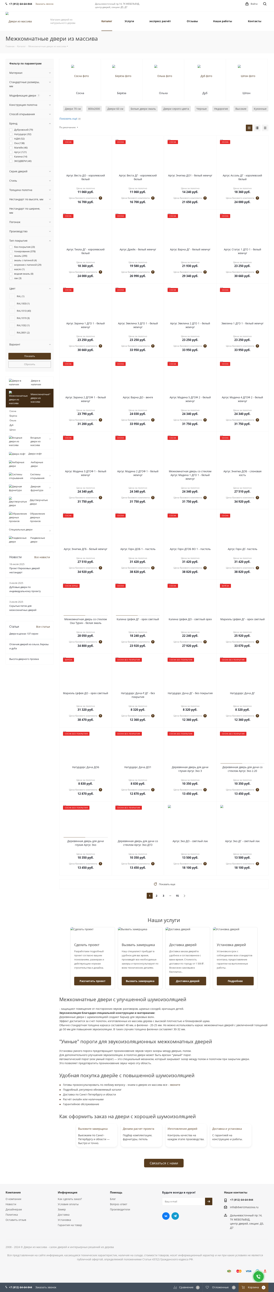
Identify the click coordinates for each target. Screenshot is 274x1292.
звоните (175, 1085)
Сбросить (29, 364)
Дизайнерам (14, 1209)
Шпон (246, 93)
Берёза (121, 93)
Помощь (116, 1192)
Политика (12, 1214)
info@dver (236, 1207)
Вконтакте (166, 1216)
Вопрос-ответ (118, 1204)
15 (177, 895)
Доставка (64, 1214)
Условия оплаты (68, 1204)
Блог (113, 1199)
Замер (62, 1209)
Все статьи (43, 626)
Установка (64, 1220)
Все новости (42, 557)
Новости (11, 1204)
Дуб (204, 93)
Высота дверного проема (24, 659)
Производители (120, 1209)
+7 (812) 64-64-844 (241, 1199)
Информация (67, 1192)
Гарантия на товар (70, 1225)
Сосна (80, 93)
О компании (13, 1199)
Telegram (175, 1216)
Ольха (163, 93)
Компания (13, 1192)
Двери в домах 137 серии (23, 633)
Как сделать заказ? (70, 1199)
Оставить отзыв (16, 1220)
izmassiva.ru (251, 1207)
